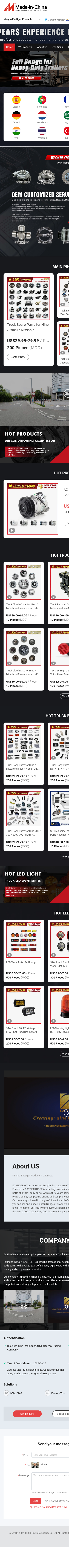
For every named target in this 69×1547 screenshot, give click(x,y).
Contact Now (18, 357)
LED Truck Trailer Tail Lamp (21, 962)
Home (9, 47)
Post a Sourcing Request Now (48, 1507)
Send (35, 1500)
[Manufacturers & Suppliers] (26, 7)
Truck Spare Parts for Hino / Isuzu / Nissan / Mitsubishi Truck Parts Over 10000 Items (28, 327)
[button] (65, 83)
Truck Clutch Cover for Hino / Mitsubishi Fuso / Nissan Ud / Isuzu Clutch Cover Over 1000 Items (22, 606)
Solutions (58, 47)
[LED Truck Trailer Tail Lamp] (23, 940)
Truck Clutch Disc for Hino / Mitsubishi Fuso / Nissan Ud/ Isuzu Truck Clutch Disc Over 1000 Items (22, 672)
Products (27, 47)
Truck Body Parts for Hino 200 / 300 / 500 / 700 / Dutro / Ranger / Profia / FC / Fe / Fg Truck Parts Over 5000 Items (23, 832)
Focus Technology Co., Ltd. (45, 1532)
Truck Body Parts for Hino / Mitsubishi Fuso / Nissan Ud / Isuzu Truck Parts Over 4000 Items (22, 766)
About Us (42, 47)
